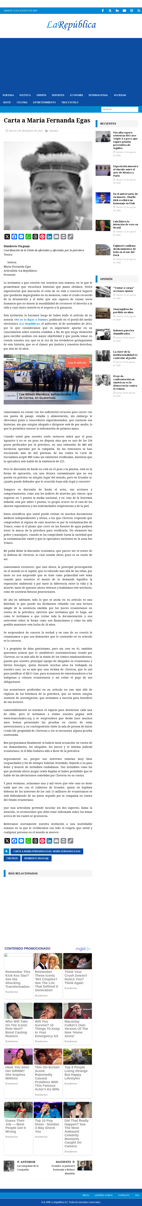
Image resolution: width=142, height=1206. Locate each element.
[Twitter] (110, 10)
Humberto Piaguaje (36, 858)
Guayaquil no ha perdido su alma (123, 310)
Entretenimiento (44, 102)
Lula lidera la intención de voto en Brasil (125, 224)
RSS (137, 1195)
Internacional (98, 95)
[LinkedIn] (117, 10)
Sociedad (120, 95)
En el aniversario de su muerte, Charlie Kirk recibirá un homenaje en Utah (125, 198)
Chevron (12, 858)
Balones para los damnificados (123, 332)
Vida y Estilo (70, 102)
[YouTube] (124, 10)
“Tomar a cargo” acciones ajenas (123, 289)
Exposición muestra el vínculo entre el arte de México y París (125, 171)
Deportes (58, 95)
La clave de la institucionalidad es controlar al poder (125, 355)
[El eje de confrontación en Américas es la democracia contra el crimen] (103, 380)
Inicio (85, 1195)
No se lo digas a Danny (30, 319)
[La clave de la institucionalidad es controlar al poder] (103, 355)
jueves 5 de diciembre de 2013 (26, 130)
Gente (7, 102)
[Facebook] (102, 10)
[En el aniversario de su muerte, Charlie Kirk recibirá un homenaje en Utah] (103, 197)
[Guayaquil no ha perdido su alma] (103, 313)
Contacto (124, 1195)
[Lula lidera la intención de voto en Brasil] (103, 225)
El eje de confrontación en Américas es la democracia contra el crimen (125, 382)
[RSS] (139, 10)
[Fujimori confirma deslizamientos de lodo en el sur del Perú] (103, 249)
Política (25, 95)
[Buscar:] (119, 109)
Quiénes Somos (104, 1195)
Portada (8, 95)
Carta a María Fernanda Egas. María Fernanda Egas (46, 851)
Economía (76, 95)
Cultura (22, 102)
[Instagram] (131, 10)
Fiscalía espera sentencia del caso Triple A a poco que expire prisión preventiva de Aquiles (125, 140)
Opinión (41, 95)
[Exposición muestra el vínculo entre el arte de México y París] (103, 170)
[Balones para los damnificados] (103, 334)
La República (29, 323)
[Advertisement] (71, 64)
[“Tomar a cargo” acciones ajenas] (103, 291)
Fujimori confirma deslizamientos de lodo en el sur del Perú (124, 250)
